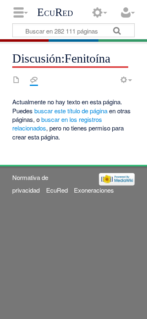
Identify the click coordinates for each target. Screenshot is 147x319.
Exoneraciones (94, 190)
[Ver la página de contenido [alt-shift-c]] (16, 80)
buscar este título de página (70, 110)
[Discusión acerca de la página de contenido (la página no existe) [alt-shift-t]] (34, 80)
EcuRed (55, 12)
